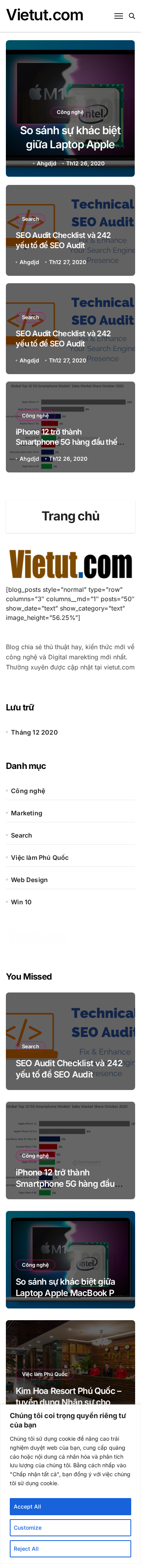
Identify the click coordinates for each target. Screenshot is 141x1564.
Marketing (26, 813)
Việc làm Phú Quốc (40, 857)
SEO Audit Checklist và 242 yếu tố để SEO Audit (63, 338)
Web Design (29, 880)
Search (30, 219)
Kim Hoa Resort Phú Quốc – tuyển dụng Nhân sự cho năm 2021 (68, 1402)
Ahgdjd (46, 163)
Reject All (26, 1548)
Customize (28, 1527)
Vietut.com (44, 14)
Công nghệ (70, 112)
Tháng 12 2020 (34, 732)
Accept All (27, 1506)
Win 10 (21, 902)
